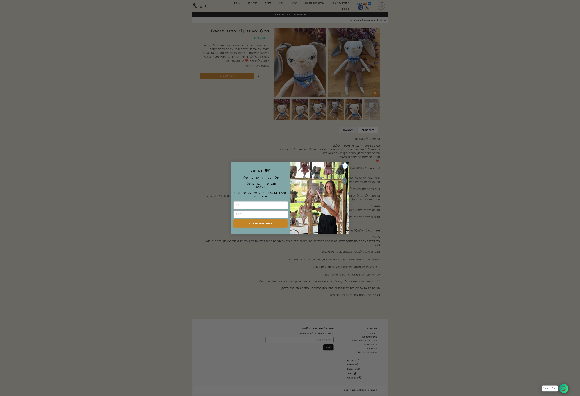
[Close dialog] (345, 165)
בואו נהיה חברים (260, 223)
